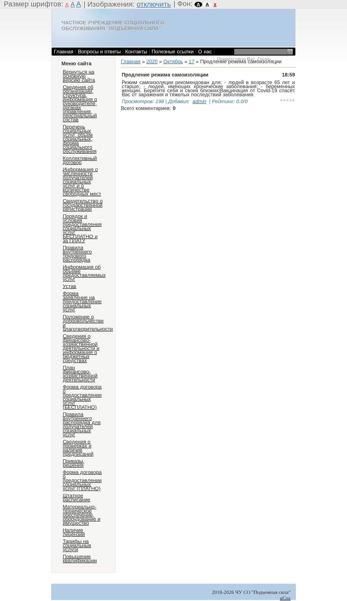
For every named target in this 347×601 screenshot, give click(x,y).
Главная (63, 51)
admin (199, 101)
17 (191, 61)
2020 (151, 61)
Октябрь (173, 61)
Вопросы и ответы (99, 51)
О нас (205, 51)
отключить (154, 4)
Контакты (136, 51)
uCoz (285, 598)
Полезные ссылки (173, 51)
